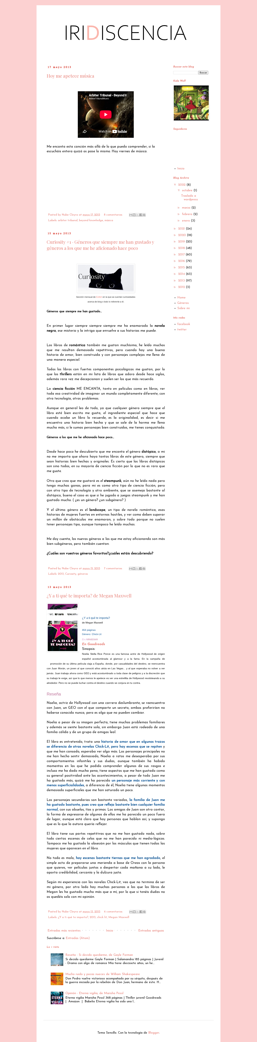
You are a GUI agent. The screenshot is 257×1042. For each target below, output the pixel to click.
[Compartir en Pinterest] (144, 215)
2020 (182, 235)
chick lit (102, 917)
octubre (188, 190)
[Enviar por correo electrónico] (131, 215)
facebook (183, 324)
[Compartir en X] (137, 215)
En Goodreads (93, 644)
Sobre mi (183, 308)
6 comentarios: (114, 911)
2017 (182, 254)
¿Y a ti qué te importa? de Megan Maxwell (89, 596)
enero (186, 220)
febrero (187, 214)
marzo (186, 207)
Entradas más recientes (64, 930)
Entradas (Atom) (78, 938)
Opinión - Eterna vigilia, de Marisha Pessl (94, 993)
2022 (182, 185)
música (109, 220)
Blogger (153, 1032)
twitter (182, 329)
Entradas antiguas (151, 930)
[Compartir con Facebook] (140, 215)
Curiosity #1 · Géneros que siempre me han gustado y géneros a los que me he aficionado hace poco (100, 245)
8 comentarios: (113, 214)
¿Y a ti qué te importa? (73, 917)
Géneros (183, 303)
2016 (182, 261)
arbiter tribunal (68, 220)
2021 (182, 228)
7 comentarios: (113, 568)
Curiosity (70, 574)
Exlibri (99, 296)
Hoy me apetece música (70, 76)
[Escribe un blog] (134, 215)
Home (181, 297)
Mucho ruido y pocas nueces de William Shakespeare (102, 974)
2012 (182, 287)
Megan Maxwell (118, 917)
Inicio (109, 930)
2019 (182, 241)
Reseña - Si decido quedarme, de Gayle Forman (99, 955)
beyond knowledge (91, 220)
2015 (182, 267)
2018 (182, 248)
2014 (182, 274)
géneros (83, 574)
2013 (61, 574)
